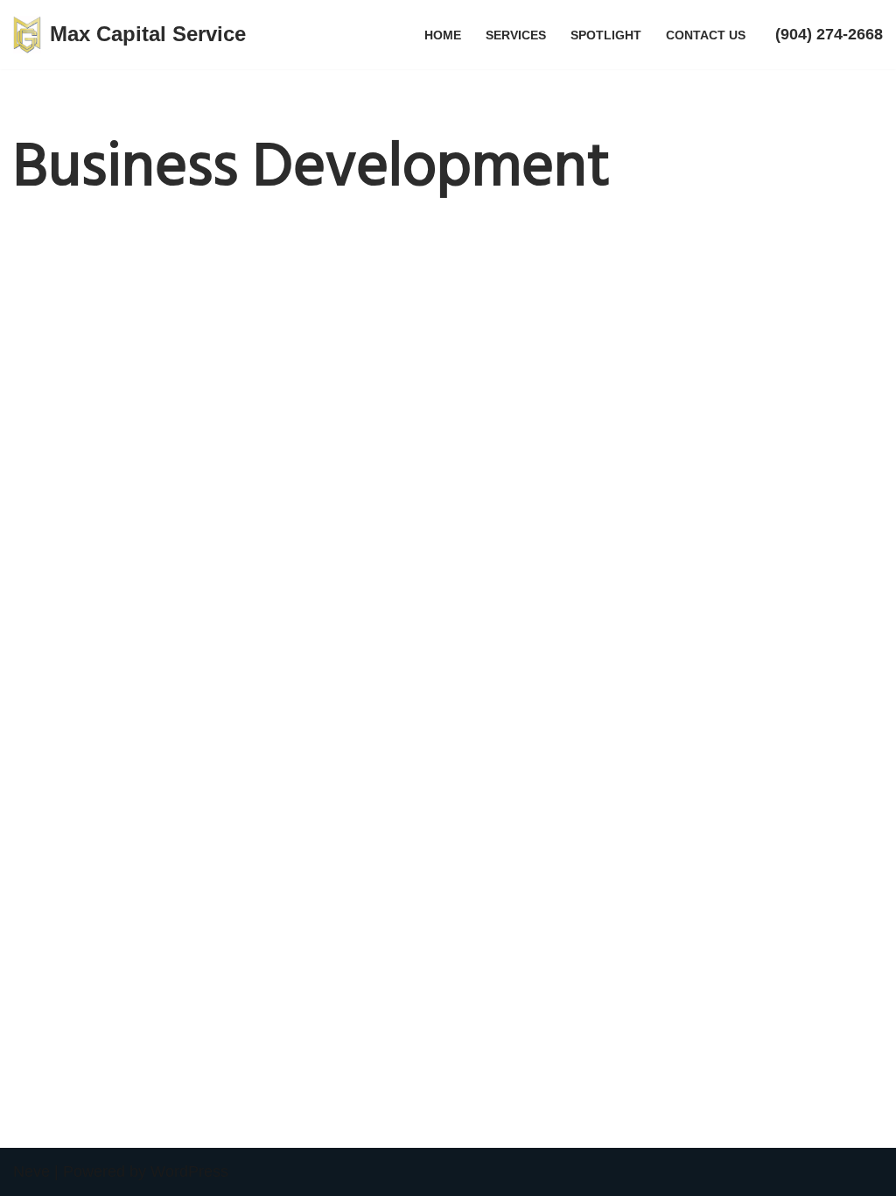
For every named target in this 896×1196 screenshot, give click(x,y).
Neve (31, 1171)
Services (516, 35)
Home (442, 35)
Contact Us (706, 35)
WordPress (189, 1171)
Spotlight (605, 35)
